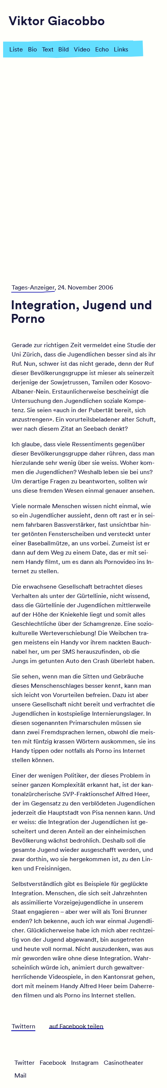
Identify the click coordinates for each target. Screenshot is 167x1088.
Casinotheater (123, 1062)
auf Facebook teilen (76, 1026)
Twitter (24, 1062)
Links (121, 49)
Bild (63, 49)
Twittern (23, 1026)
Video (82, 49)
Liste (16, 49)
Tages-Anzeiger (33, 287)
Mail (20, 1075)
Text (48, 49)
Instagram (85, 1062)
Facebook (53, 1062)
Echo (102, 49)
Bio (32, 49)
